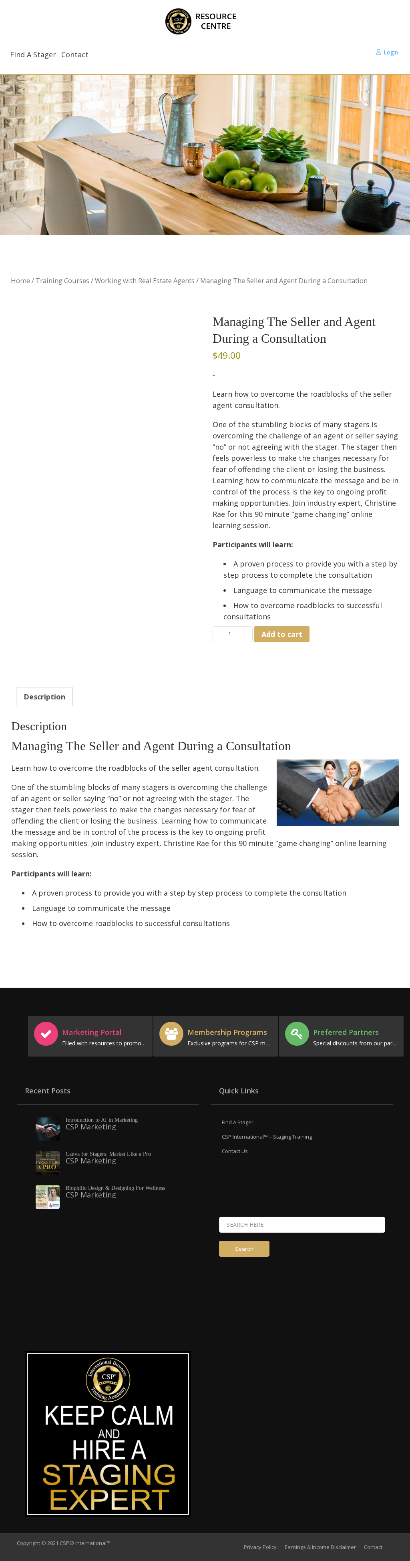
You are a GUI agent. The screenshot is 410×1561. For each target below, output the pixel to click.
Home (20, 280)
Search (244, 1249)
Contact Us (235, 1151)
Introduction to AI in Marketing (102, 1120)
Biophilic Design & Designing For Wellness (115, 1188)
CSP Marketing (91, 1126)
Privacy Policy (260, 1547)
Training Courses (62, 280)
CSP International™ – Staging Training (267, 1136)
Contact (74, 54)
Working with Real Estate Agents (145, 280)
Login (391, 52)
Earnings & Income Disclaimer (320, 1547)
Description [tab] (44, 696)
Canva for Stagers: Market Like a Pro (108, 1154)
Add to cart (281, 634)
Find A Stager (33, 54)
